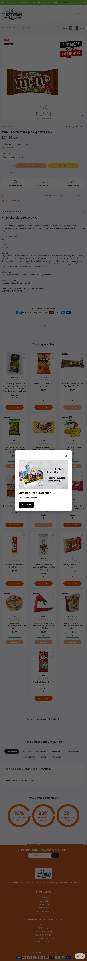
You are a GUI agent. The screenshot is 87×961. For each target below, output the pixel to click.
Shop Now (26, 504)
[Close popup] (66, 455)
